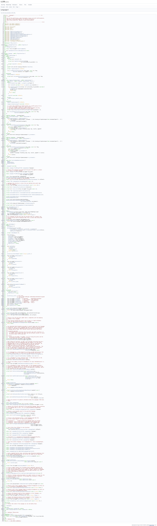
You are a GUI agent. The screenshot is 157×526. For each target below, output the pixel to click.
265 (2, 267)
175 (2, 181)
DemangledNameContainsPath (19, 349)
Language (10, 53)
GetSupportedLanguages (29, 445)
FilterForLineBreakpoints (12, 473)
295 (2, 295)
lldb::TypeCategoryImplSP (16, 190)
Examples (30, 4)
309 (2, 309)
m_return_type (11, 240)
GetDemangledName (29, 384)
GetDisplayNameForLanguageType (13, 413)
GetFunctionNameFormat (25, 500)
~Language (8, 166)
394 (2, 390)
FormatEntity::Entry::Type (31, 377)
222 (2, 226)
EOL (14, 89)
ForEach (14, 179)
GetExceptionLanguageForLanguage (13, 177)
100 (2, 109)
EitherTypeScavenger (13, 116)
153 (2, 160)
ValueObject (23, 200)
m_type (23, 212)
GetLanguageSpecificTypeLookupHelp (24, 205)
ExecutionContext (31, 372)
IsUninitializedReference (18, 369)
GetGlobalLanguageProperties (26, 451)
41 (2, 53)
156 (2, 163)
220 (2, 224)
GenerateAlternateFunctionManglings (14, 456)
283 (2, 284)
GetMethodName (9, 309)
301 (2, 301)
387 (2, 383)
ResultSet (30, 66)
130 (2, 138)
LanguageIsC (14, 435)
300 (2, 300)
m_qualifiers (11, 239)
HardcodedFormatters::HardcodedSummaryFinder (20, 194)
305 (2, 305)
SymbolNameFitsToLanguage (18, 322)
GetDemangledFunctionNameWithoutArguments (16, 383)
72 (2, 83)
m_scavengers (13, 121)
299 (2, 299)
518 (2, 508)
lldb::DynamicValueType (25, 201)
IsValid (16, 59)
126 (2, 134)
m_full (9, 235)
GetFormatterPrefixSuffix (12, 339)
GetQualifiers (18, 272)
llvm (11, 514)
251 (2, 253)
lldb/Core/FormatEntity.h (16, 31)
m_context (10, 237)
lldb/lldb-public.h (14, 39)
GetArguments (18, 267)
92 (2, 102)
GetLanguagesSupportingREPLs (22, 449)
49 (2, 61)
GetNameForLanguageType (21, 409)
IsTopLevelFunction (17, 187)
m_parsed (10, 242)
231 (2, 234)
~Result (10, 95)
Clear (11, 234)
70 (2, 81)
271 (2, 272)
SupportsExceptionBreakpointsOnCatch (21, 491)
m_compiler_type (25, 83)
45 (2, 57)
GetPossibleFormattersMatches (13, 200)
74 (2, 84)
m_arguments (11, 238)
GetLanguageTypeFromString (12, 403)
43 (2, 55)
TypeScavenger (12, 55)
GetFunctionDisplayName (18, 371)
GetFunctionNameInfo (11, 313)
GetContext (17, 261)
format (13, 516)
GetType (20, 214)
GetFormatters (25, 190)
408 (2, 403)
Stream (22, 61)
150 (2, 157)
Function (24, 187)
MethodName (11, 224)
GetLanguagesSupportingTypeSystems (24, 447)
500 (2, 491)
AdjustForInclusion (21, 109)
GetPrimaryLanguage (23, 443)
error (37, 355)
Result (11, 57)
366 (2, 363)
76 (2, 86)
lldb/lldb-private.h (14, 38)
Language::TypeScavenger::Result (25, 81)
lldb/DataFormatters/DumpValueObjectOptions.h (21, 34)
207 (2, 211)
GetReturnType (18, 278)
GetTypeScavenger (29, 203)
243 (2, 246)
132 (2, 140)
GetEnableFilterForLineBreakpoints (17, 50)
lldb (23, 515)
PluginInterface (20, 53)
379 (2, 375)
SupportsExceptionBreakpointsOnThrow (21, 487)
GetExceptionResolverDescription (20, 394)
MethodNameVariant (13, 207)
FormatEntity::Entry (14, 500)
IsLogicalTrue (18, 355)
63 (2, 74)
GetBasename (17, 255)
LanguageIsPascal (16, 439)
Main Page (3, 4)
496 (2, 487)
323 (2, 322)
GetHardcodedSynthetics (11, 197)
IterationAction (29, 179)
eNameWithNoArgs (11, 163)
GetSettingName (20, 48)
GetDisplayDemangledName (21, 390)
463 (2, 456)
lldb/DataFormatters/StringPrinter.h (18, 36)
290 (2, 291)
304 (2, 304)
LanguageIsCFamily (16, 437)
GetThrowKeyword (21, 495)
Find (12, 70)
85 (2, 95)
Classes (20, 4)
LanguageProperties (12, 44)
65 (2, 76)
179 (2, 185)
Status (33, 355)
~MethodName (13, 232)
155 (2, 162)
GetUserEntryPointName (23, 185)
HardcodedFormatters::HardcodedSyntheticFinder (21, 196)
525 (2, 515)
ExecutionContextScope (18, 70)
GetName (16, 213)
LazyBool (12, 355)
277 (2, 278)
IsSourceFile (15, 188)
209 (2, 213)
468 (2, 460)
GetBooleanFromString (25, 483)
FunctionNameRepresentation (18, 160)
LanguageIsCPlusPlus (16, 431)
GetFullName (15, 253)
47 (2, 59)
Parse (10, 248)
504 (2, 495)
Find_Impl (16, 76)
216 (2, 220)
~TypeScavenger (14, 68)
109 (2, 118)
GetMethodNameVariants (11, 220)
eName (8, 161)
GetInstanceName (21, 465)
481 (2, 473)
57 (2, 68)
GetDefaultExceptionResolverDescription (21, 396)
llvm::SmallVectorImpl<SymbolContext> (27, 473)
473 (2, 465)
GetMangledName (18, 387)
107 (2, 116)
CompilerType (14, 83)
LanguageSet (12, 447)
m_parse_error (13, 230)
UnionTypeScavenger (13, 138)
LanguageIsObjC (15, 433)
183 (2, 188)
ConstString (10, 253)
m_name (11, 212)
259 (2, 261)
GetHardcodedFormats (36, 192)
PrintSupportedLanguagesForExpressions (21, 423)
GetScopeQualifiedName (18, 284)
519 (2, 509)
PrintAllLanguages (16, 415)
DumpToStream (17, 61)
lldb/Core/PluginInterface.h (16, 33)
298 (2, 298)
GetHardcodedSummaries (37, 194)
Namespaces (14, 4)
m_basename (10, 236)
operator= (16, 509)
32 (2, 44)
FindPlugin (17, 171)
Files (25, 4)
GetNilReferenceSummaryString (25, 363)
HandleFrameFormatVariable (19, 375)
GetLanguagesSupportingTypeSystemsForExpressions (27, 448)
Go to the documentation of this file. (8, 12)
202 (2, 207)
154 (2, 161)
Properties (24, 44)
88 (2, 98)
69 (2, 80)
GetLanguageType (23, 181)
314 (2, 313)
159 (2, 166)
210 (2, 214)
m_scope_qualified (12, 241)
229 (2, 232)
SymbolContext (30, 371)
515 (2, 505)
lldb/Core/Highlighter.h (15, 32)
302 (2, 302)
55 (2, 66)
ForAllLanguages (15, 428)
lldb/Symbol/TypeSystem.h (16, 37)
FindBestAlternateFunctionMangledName (15, 460)
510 (2, 500)
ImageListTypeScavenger (14, 80)
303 (2, 303)
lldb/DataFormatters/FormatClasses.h (18, 35)
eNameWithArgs (10, 162)
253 (2, 255)
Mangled (29, 322)
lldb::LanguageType (24, 173)
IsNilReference (16, 359)
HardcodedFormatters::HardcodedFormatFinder (20, 192)
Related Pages (8, 4)
